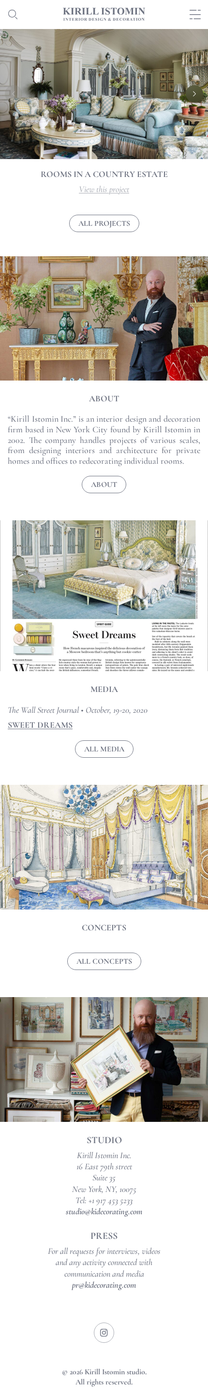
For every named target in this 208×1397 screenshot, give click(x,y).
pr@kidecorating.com (104, 1284)
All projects (104, 223)
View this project (104, 189)
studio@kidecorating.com (104, 1211)
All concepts (104, 961)
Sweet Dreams (40, 725)
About (104, 484)
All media (104, 749)
